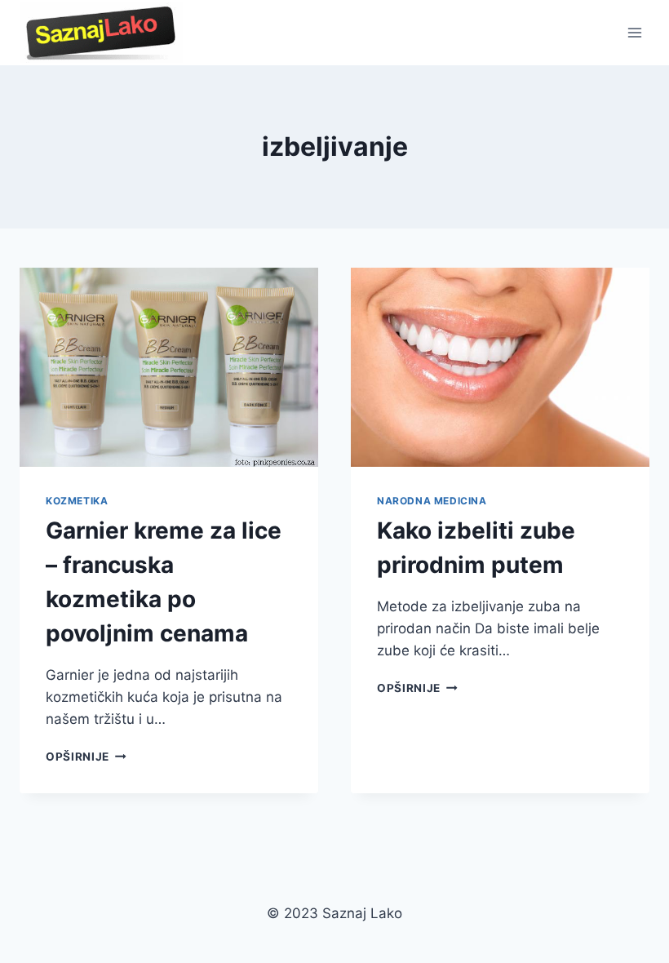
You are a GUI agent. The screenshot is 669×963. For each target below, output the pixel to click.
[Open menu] (634, 32)
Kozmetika (77, 501)
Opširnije (86, 756)
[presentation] (169, 367)
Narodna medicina (432, 501)
